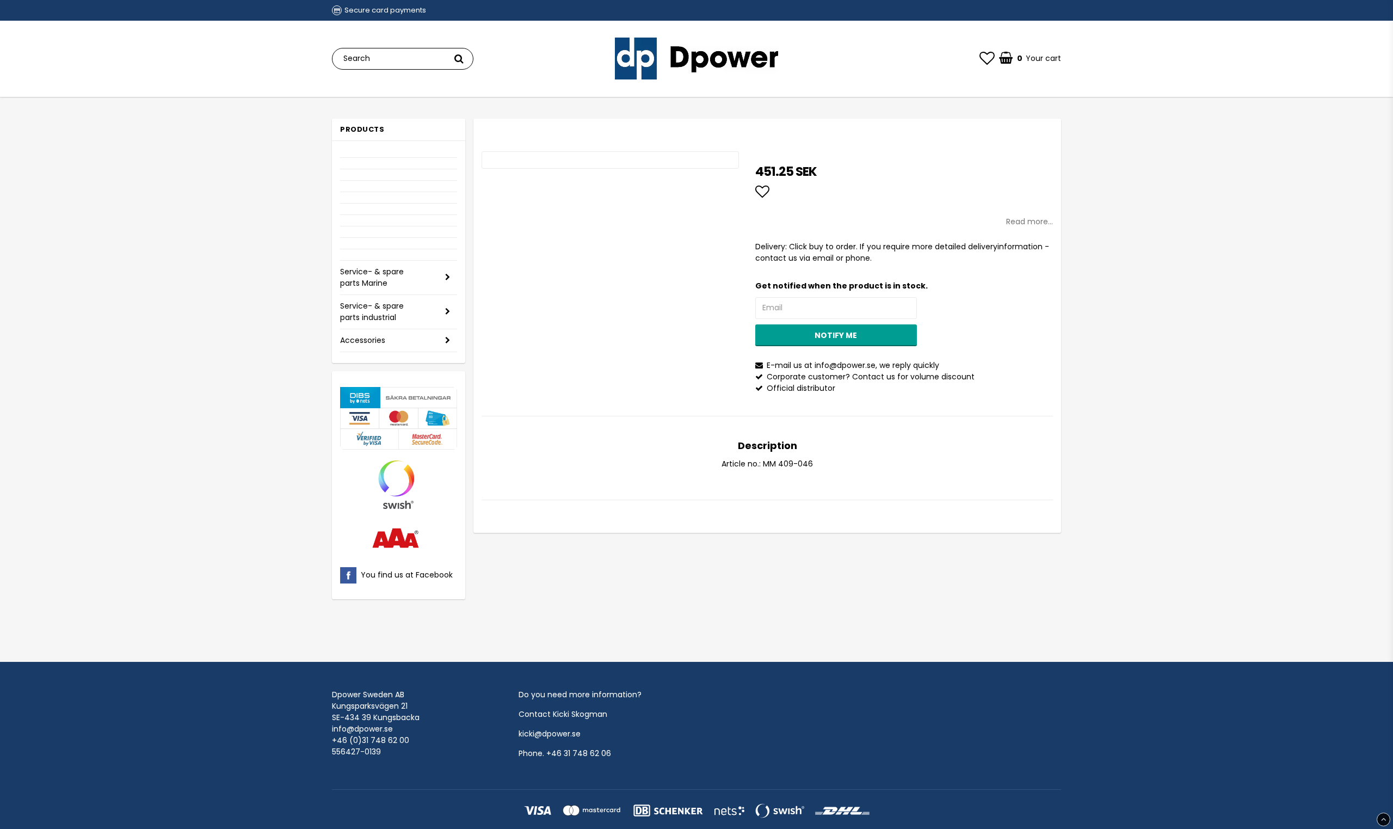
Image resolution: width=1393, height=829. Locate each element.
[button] (987, 59)
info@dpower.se (362, 728)
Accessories (362, 340)
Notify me (836, 335)
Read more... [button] (1029, 221)
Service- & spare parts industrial (372, 311)
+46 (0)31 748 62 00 (370, 740)
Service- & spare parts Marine (372, 277)
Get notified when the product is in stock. (841, 285)
